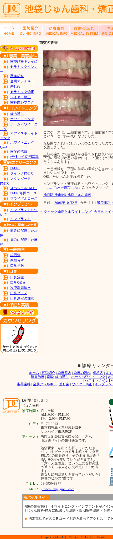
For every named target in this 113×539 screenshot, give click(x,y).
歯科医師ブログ (22, 102)
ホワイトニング (22, 119)
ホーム (34, 373)
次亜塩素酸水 (20, 288)
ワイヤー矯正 (20, 97)
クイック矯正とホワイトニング (65, 212)
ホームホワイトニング (88, 377)
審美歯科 (17, 76)
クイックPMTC (21, 173)
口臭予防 (17, 266)
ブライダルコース (24, 198)
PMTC (15, 168)
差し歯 (15, 86)
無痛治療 (37, 377)
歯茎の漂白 (18, 151)
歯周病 (15, 255)
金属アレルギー (22, 81)
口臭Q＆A (17, 282)
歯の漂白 (17, 114)
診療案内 (64, 373)
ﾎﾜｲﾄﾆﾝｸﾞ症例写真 (24, 157)
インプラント (20, 219)
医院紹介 (48, 373)
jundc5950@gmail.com (57, 489)
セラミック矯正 (22, 92)
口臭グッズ (18, 293)
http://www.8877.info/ (62, 187)
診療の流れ (82, 373)
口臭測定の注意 (22, 298)
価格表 (98, 373)
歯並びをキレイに (24, 61)
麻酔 (50, 377)
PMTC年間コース (23, 193)
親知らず (17, 260)
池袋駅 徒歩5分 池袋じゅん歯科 (67, 195)
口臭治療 (17, 277)
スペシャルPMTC (23, 188)
